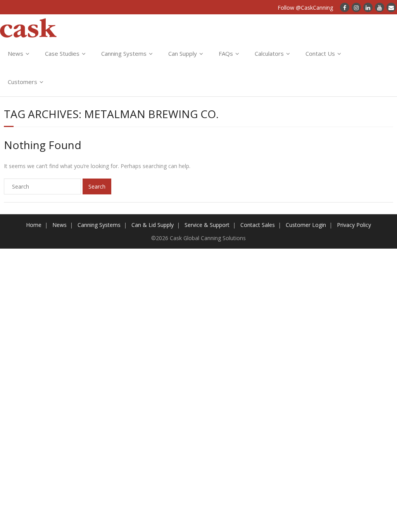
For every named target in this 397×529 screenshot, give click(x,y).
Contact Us (320, 53)
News (15, 53)
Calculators (269, 53)
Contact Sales (257, 224)
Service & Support (207, 224)
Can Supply (182, 53)
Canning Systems (124, 53)
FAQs (226, 53)
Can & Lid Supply (152, 224)
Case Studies (62, 53)
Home (33, 224)
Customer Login (306, 224)
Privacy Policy (354, 224)
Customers (22, 82)
